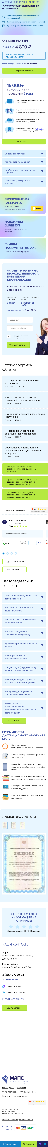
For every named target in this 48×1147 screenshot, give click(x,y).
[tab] (3, 553)
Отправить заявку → (24, 71)
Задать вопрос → (15, 1008)
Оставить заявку (11, 1144)
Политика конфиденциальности (17, 1119)
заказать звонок (10, 979)
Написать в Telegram (16, 992)
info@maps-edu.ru (13, 999)
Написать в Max (14, 986)
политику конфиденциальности (20, 337)
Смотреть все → (14, 569)
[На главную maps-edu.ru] (20, 1079)
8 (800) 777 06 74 (13, 974)
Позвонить (30, 1144)
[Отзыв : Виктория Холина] (6, 544)
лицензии (39, 128)
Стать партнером (9, 1092)
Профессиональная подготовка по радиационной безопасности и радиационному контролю (22, 481)
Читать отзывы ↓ (24, 141)
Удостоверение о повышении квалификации (25, 26)
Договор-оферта (21, 1096)
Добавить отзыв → (15, 561)
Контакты (6, 1096)
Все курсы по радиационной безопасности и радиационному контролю (21, 469)
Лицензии (21, 1088)
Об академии (8, 1088)
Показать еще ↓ (14, 721)
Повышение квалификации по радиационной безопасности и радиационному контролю (21, 494)
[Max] (40, 1144)
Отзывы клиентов (28, 1092)
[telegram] (44, 1144)
